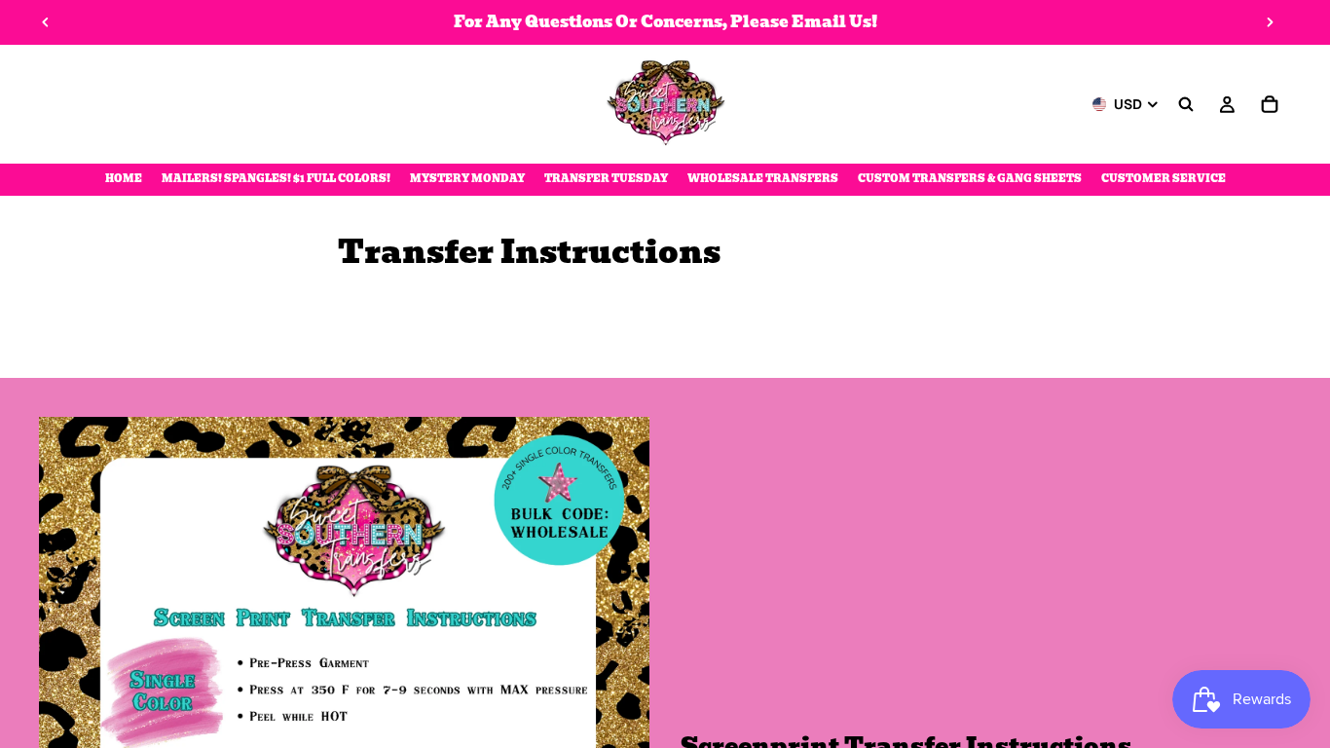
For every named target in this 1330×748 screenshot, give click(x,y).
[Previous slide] (45, 22)
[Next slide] (1269, 22)
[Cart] (1269, 104)
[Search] (1185, 104)
